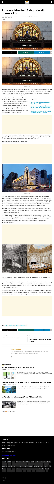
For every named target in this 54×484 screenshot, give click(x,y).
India (25, 466)
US (47, 471)
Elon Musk (40, 463)
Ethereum (46, 463)
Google (20, 466)
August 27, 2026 (11, 369)
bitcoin (48, 461)
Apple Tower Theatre (13, 325)
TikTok (29, 471)
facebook (4, 466)
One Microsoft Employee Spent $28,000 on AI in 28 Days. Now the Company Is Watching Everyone (41, 107)
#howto (9, 461)
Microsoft (19, 468)
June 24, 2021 (16, 16)
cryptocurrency (16, 463)
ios (41, 466)
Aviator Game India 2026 (8, 455)
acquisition (18, 461)
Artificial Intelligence (40, 461)
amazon (27, 461)
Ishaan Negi (5, 398)
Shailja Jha (5, 369)
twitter (43, 471)
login (6, 411)
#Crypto (4, 461)
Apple (6, 325)
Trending (36, 16)
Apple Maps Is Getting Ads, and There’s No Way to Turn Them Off (40, 103)
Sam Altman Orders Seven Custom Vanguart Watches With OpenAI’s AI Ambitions (41, 111)
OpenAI (28, 468)
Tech (33, 16)
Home (3, 7)
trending (38, 471)
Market (3, 468)
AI (23, 461)
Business (7, 7)
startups (9, 471)
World (40, 16)
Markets (9, 468)
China (9, 463)
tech (14, 471)
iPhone (45, 466)
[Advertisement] (27, 125)
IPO (50, 466)
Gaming (15, 466)
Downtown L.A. (23, 325)
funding (10, 466)
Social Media (41, 468)
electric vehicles (32, 463)
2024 (13, 461)
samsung (34, 468)
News (26, 16)
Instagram (30, 466)
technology (19, 471)
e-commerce (24, 463)
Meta (14, 468)
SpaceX (47, 468)
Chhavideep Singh (7, 16)
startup (3, 471)
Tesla (24, 471)
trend (33, 471)
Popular (29, 16)
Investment (36, 466)
